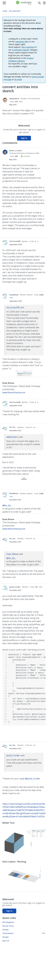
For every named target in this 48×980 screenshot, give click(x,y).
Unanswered (24, 933)
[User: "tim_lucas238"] (5, 242)
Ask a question (28, 47)
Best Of (5, 940)
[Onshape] (24, 3)
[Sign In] (44, 3)
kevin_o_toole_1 (16, 150)
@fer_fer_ (7, 505)
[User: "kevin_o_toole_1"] (5, 152)
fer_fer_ (12, 427)
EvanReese (14, 295)
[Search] (39, 3)
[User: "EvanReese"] (5, 296)
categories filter (22, 41)
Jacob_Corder (15, 587)
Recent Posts (8, 926)
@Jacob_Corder (32, 778)
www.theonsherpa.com (13, 392)
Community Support (20, 50)
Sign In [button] (24, 138)
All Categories (8, 922)
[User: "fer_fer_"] (5, 428)
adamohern (14, 98)
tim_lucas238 (14, 241)
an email (18, 79)
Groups (5, 937)
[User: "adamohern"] (5, 99)
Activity (5, 929)
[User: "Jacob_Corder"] (5, 588)
